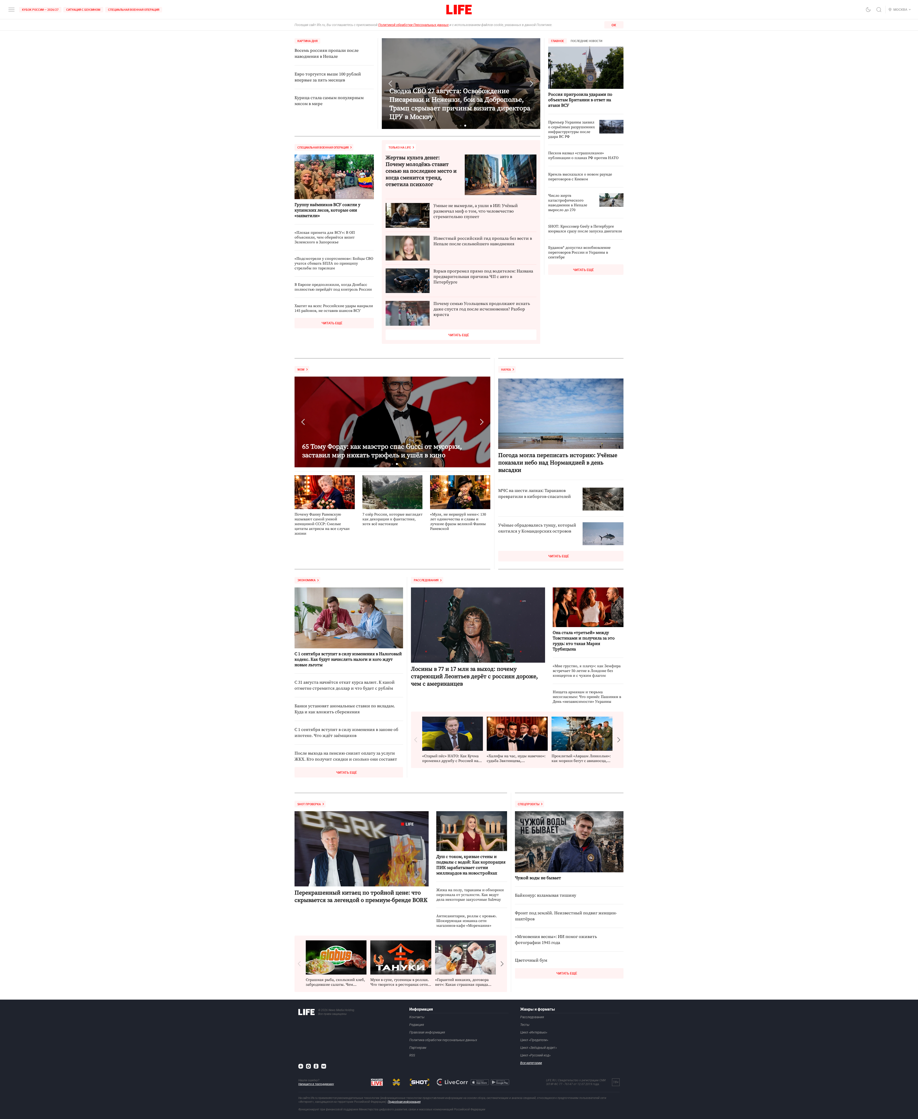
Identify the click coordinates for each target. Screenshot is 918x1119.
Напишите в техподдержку (316, 1084)
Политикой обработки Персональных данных (413, 25)
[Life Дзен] (300, 1066)
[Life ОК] (316, 1066)
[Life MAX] (308, 1066)
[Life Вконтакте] (323, 1066)
